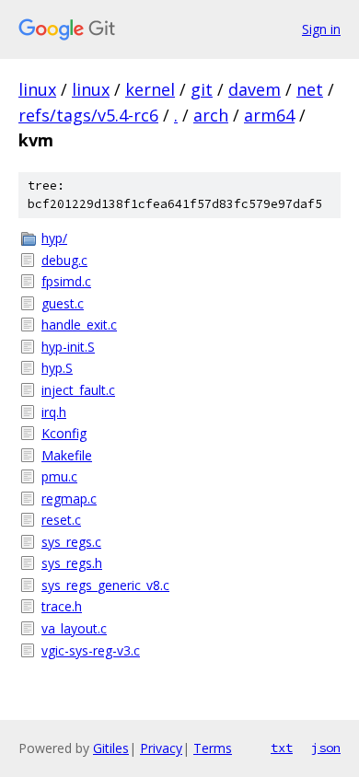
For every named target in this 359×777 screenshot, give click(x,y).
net (309, 89)
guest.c (62, 303)
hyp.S (57, 368)
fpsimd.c (66, 281)
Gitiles (111, 748)
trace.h (61, 606)
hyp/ (54, 238)
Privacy (161, 748)
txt (282, 747)
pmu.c (59, 476)
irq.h (53, 412)
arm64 (269, 115)
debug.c (64, 260)
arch (210, 115)
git (202, 89)
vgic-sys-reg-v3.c (90, 650)
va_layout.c (74, 628)
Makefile (66, 455)
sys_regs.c (71, 542)
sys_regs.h (71, 563)
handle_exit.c (79, 324)
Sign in (321, 29)
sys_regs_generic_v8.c (105, 585)
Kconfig (64, 433)
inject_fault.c (78, 390)
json (326, 747)
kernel (150, 89)
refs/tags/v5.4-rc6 (88, 115)
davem (254, 89)
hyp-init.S (68, 346)
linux (37, 89)
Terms (212, 748)
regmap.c (69, 498)
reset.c (61, 519)
